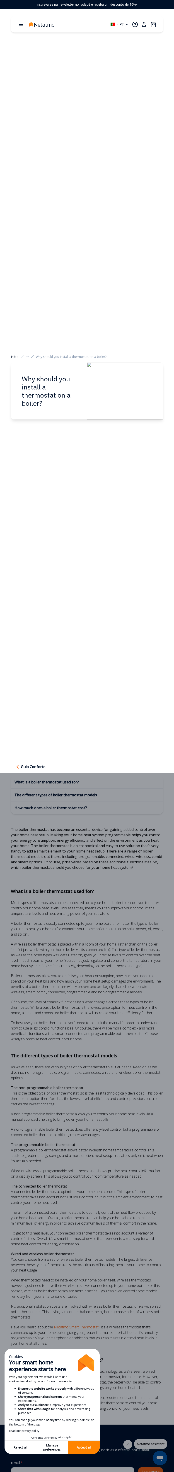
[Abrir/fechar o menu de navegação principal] (20, 24)
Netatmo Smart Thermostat (76, 1327)
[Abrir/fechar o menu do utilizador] (144, 24)
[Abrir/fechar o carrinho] (153, 24)
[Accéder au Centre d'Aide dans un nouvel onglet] (135, 24)
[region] (87, 4)
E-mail (17, 1462)
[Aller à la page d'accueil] (46, 24)
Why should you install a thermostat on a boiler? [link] (71, 356)
